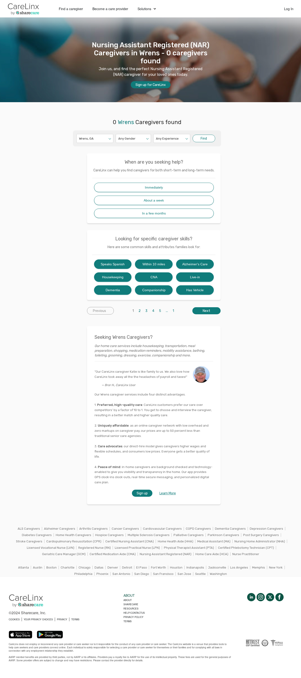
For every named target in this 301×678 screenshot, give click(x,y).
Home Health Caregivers (73, 535)
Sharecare (130, 604)
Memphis (258, 567)
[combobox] (79, 138)
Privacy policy (133, 617)
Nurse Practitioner (245, 554)
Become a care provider (110, 8)
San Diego (141, 574)
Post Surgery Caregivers (261, 535)
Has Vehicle (195, 290)
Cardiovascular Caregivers (162, 528)
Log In (288, 8)
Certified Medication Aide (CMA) (113, 554)
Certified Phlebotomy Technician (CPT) (246, 547)
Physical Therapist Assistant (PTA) (189, 547)
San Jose (184, 574)
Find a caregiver (71, 8)
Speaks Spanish (113, 264)
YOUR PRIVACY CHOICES (38, 619)
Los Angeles (239, 567)
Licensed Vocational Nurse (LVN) (50, 547)
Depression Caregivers (266, 528)
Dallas (99, 567)
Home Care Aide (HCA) (211, 554)
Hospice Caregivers (109, 535)
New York (276, 567)
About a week (154, 200)
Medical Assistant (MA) (213, 541)
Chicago (85, 567)
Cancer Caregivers (125, 528)
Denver (112, 567)
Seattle (200, 574)
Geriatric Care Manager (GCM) (64, 554)
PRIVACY (62, 619)
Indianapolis (195, 567)
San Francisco (163, 574)
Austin (37, 567)
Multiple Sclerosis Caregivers (149, 535)
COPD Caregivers (198, 528)
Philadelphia (83, 574)
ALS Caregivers (29, 528)
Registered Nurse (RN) (94, 547)
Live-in (195, 277)
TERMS (75, 619)
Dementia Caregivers (230, 528)
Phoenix (102, 574)
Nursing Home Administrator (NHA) (259, 541)
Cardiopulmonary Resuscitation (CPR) (73, 541)
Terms (127, 621)
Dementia (113, 290)
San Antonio (121, 574)
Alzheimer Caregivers (59, 528)
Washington (218, 574)
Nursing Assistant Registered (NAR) (165, 554)
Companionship (154, 290)
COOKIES (14, 619)
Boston (51, 567)
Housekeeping (112, 277)
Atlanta (23, 567)
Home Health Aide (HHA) (175, 541)
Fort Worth (158, 567)
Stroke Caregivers (29, 541)
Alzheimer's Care (195, 264)
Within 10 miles (154, 264)
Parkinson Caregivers (223, 535)
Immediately (154, 187)
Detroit (127, 567)
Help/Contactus (134, 612)
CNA (153, 277)
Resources (131, 608)
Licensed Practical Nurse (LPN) (137, 547)
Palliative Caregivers (189, 535)
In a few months (154, 213)
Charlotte (68, 567)
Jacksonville (217, 567)
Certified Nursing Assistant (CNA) (129, 541)
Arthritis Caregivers (93, 528)
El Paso (141, 567)
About (127, 600)
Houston (176, 567)
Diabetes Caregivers (37, 535)
